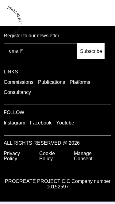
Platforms (80, 82)
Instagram (14, 122)
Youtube (65, 122)
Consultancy (17, 92)
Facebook (41, 122)
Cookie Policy (47, 156)
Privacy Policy (12, 156)
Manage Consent (83, 156)
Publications (51, 82)
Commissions (18, 82)
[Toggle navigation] (105, 13)
